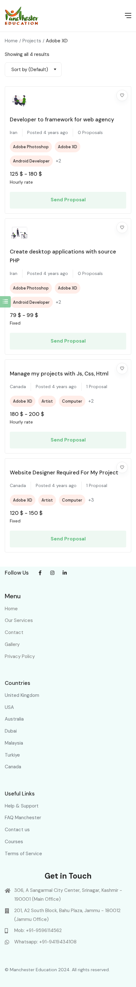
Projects (31, 41)
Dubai (11, 731)
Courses (14, 841)
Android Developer (31, 161)
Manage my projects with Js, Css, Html (59, 373)
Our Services (19, 620)
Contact (14, 632)
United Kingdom (22, 695)
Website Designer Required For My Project (64, 472)
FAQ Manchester (23, 817)
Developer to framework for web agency (62, 119)
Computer (72, 401)
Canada (13, 767)
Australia (14, 719)
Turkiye (12, 755)
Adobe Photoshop (31, 146)
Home (11, 41)
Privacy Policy (20, 656)
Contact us (17, 829)
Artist (47, 401)
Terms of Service (23, 853)
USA (9, 707)
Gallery (12, 644)
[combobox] (33, 69)
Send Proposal (68, 200)
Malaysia (14, 743)
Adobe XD (67, 146)
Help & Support (22, 806)
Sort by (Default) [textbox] (29, 69)
